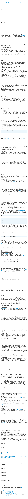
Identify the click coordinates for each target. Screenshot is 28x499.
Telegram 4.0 (17, 308)
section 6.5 (23, 255)
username (17, 53)
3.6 (15, 449)
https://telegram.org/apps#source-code (11, 493)
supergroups (3, 422)
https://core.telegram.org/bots (9, 491)
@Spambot (20, 190)
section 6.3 (5, 293)
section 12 (21, 397)
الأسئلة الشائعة (21, 2)
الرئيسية (25, 2)
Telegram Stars (3, 112)
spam (20, 182)
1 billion (14, 181)
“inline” (2, 243)
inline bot (6, 249)
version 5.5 (4, 418)
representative (23, 35)
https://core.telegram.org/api (7, 490)
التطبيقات (17, 2)
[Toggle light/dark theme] (27, 2)
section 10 (18, 391)
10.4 (4, 476)
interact (12, 272)
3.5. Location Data (5, 448)
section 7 (15, 252)
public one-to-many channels (22, 210)
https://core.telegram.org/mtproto (9, 492)
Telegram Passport (14, 160)
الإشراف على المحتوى (7, 2)
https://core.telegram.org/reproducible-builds (8, 495)
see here (22, 487)
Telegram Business (3, 65)
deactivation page (3, 404)
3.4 (11, 449)
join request (6, 253)
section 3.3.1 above (10, 106)
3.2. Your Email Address (7, 460)
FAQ (16, 485)
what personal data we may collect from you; (7, 26)
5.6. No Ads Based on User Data (8, 452)
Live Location (7, 138)
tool (6, 210)
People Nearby (22, 138)
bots (18, 241)
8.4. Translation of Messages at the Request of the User (10, 456)
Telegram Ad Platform (21, 215)
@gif (20, 266)
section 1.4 (19, 355)
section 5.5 (23, 195)
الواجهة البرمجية (13, 2)
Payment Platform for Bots (5, 308)
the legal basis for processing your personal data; (7, 25)
